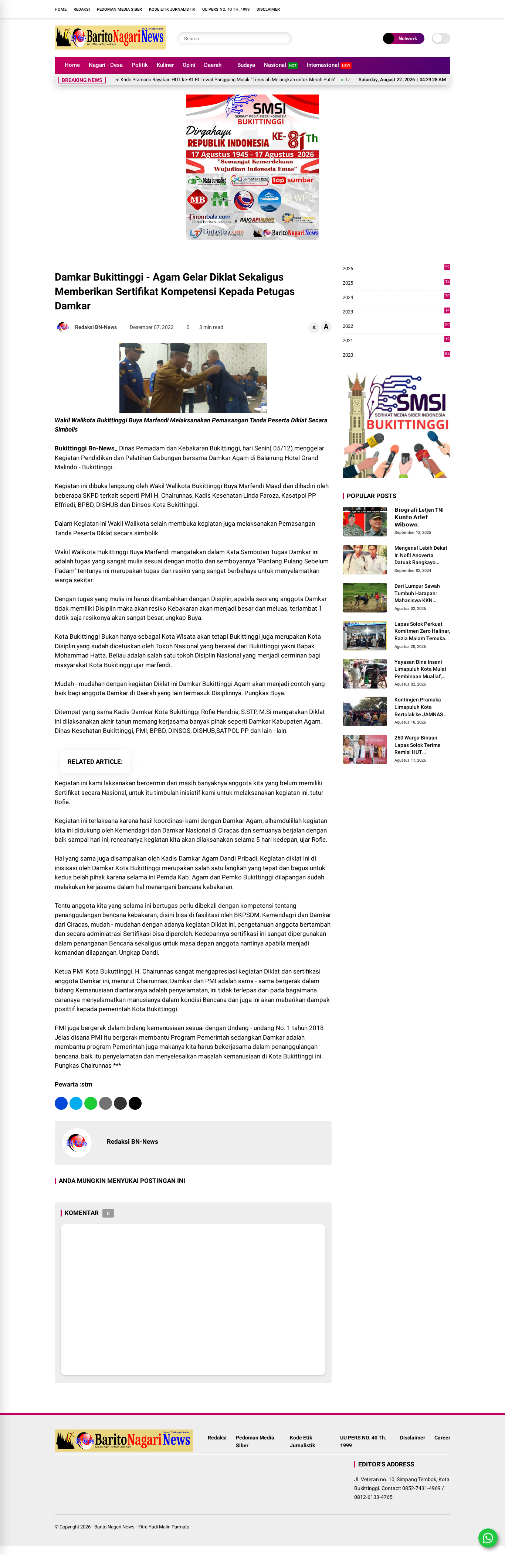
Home (61, 9)
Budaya (246, 65)
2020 (396, 355)
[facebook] (317, 8)
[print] (105, 1103)
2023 (396, 312)
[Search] (285, 38)
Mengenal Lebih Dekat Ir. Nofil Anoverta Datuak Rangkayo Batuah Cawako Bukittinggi (420, 555)
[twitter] (76, 1103)
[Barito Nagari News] (110, 47)
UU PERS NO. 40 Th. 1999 (226, 9)
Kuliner (165, 65)
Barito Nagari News (114, 1527)
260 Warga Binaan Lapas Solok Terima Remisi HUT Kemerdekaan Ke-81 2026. (418, 745)
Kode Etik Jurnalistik (172, 9)
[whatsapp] (90, 1103)
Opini (189, 65)
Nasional (280, 65)
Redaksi (82, 9)
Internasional (328, 65)
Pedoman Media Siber (119, 9)
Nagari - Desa (106, 65)
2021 (396, 341)
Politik (140, 65)
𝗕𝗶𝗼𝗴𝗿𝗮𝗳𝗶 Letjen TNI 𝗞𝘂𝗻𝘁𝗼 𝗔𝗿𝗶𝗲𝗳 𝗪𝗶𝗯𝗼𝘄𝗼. (419, 517)
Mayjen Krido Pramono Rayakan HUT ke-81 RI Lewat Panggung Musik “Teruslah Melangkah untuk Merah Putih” (194, 79)
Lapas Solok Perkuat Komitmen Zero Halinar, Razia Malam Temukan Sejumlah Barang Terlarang (422, 631)
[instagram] (328, 8)
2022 (396, 326)
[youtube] (339, 8)
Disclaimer (268, 9)
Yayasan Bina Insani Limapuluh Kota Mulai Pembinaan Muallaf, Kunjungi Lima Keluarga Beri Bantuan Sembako (421, 669)
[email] (120, 1103)
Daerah (212, 65)
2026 (396, 269)
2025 (396, 283)
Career (442, 1438)
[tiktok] (350, 8)
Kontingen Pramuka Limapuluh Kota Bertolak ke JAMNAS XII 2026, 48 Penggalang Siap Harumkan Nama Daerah (422, 707)
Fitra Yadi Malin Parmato (163, 1527)
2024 (396, 298)
